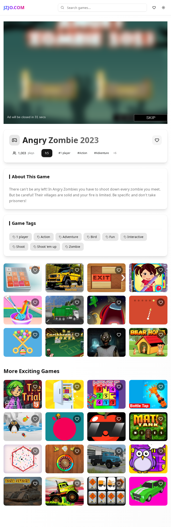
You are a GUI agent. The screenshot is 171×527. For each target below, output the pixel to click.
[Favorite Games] (154, 7)
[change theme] (163, 8)
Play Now (22, 288)
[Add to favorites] (157, 140)
